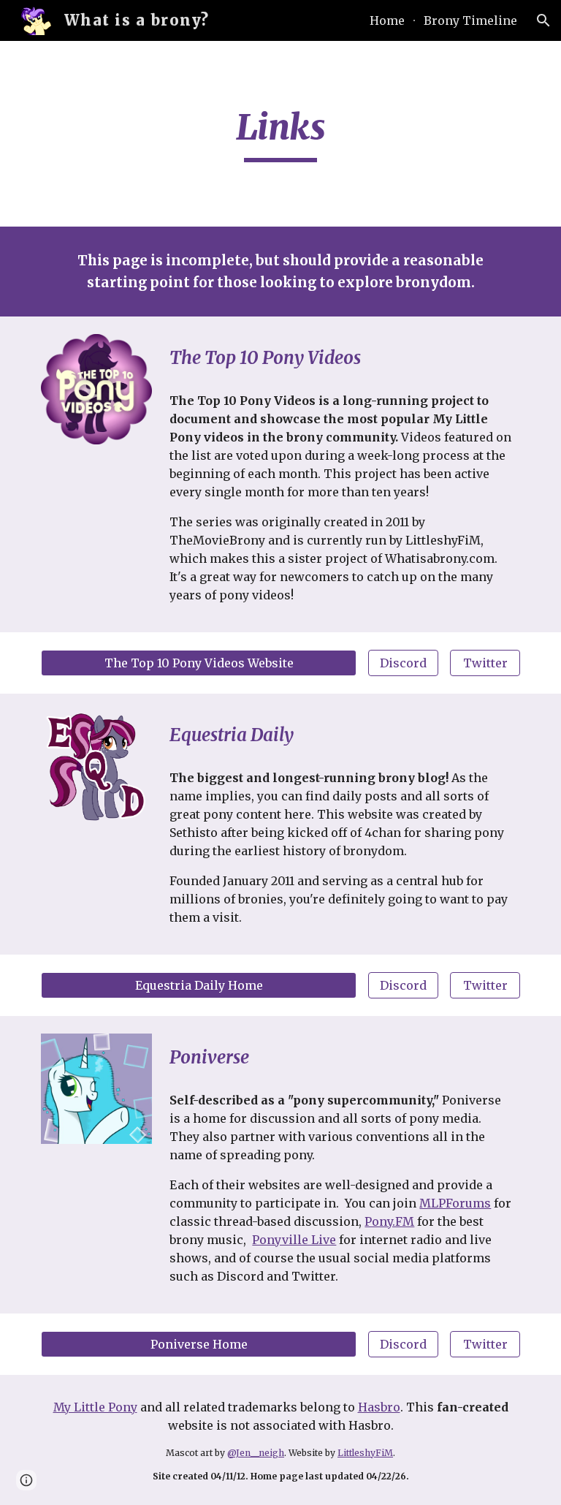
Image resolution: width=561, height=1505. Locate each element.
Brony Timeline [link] (470, 20)
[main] (280, 133)
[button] (543, 20)
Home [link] (387, 20)
